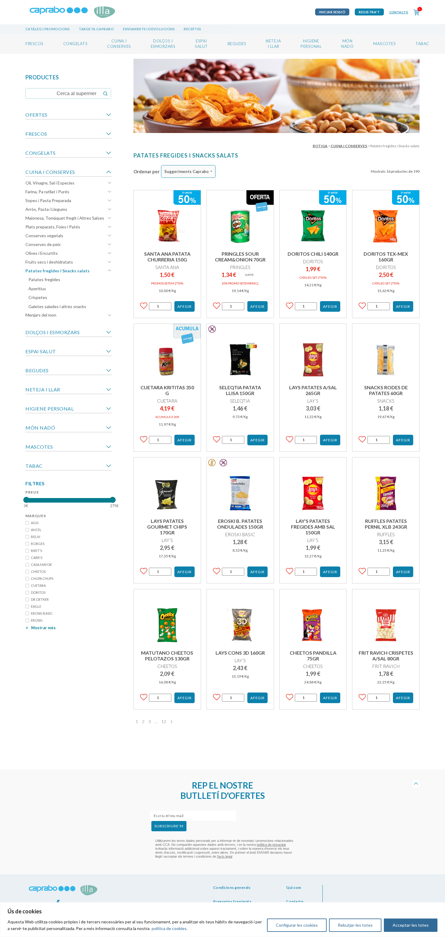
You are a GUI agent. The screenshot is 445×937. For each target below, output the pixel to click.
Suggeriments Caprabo (186, 171)
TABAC (422, 43)
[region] (222, 919)
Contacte (398, 12)
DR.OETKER (40, 599)
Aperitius (37, 288)
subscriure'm (168, 826)
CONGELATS (75, 43)
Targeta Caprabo (96, 29)
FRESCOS (34, 43)
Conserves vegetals (44, 235)
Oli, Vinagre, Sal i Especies (49, 182)
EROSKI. (37, 620)
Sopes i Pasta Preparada (48, 200)
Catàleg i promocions (47, 29)
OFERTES (36, 115)
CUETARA (38, 585)
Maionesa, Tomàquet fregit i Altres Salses (64, 218)
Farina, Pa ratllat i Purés (47, 191)
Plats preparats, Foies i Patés (52, 226)
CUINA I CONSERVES (50, 172)
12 (163, 721)
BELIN (35, 537)
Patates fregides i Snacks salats (57, 270)
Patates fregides (44, 279)
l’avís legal (224, 856)
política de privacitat (271, 844)
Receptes (192, 29)
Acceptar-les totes (411, 925)
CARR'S (36, 558)
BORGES (37, 544)
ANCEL (36, 530)
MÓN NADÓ (40, 427)
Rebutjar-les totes (355, 925)
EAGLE (36, 606)
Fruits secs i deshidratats (49, 261)
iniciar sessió (332, 12)
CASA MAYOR (41, 565)
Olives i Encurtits (41, 253)
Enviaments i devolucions (149, 29)
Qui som (293, 887)
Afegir (184, 306)
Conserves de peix (43, 244)
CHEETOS (38, 571)
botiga (320, 146)
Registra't (369, 12)
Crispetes (37, 297)
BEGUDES (237, 43)
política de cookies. (169, 928)
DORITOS (38, 592)
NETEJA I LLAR (42, 389)
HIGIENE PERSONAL (49, 408)
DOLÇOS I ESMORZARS (52, 332)
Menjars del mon (40, 314)
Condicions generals (232, 887)
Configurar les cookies (297, 925)
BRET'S (36, 551)
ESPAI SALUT (40, 351)
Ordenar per (147, 171)
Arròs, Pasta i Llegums (46, 209)
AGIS (34, 523)
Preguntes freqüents (232, 901)
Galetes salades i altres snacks (57, 306)
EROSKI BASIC (42, 613)
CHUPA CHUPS (42, 578)
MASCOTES (384, 43)
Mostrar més (41, 628)
